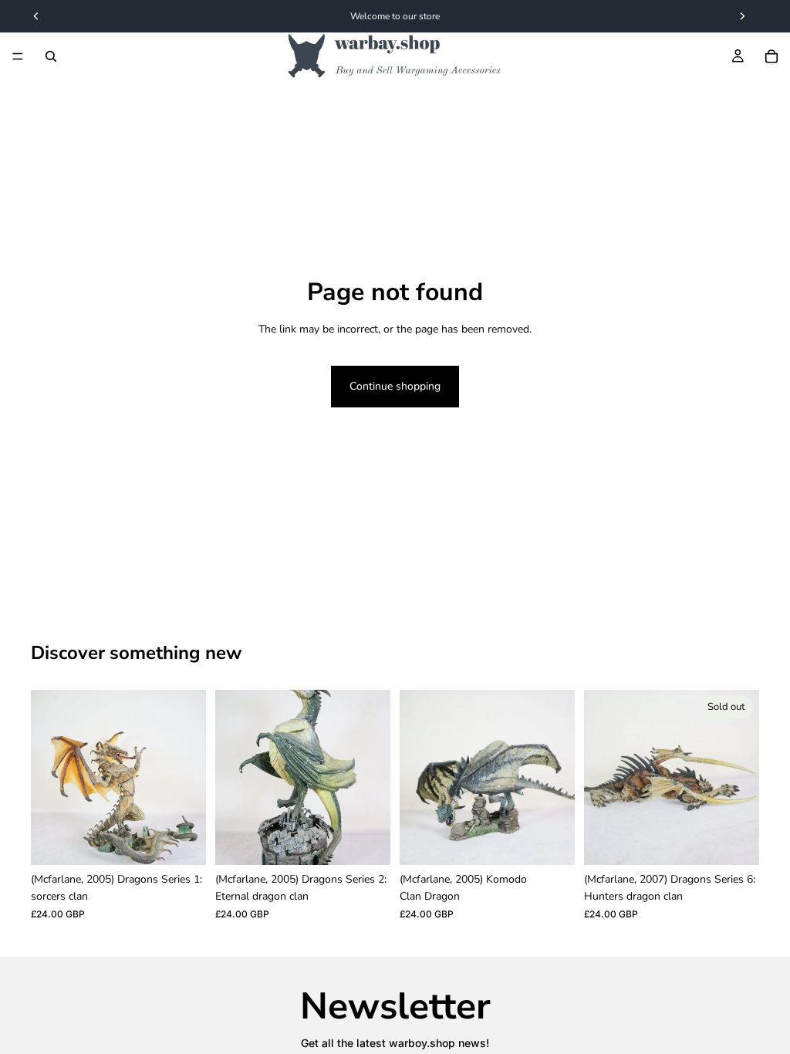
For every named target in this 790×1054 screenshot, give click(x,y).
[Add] (182, 841)
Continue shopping (395, 386)
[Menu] (17, 56)
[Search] (51, 56)
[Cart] (771, 56)
